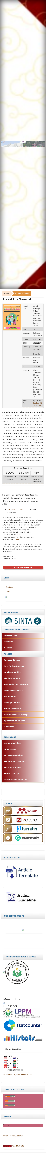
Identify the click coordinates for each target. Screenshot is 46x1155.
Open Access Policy (13, 690)
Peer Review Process (14, 666)
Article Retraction (12, 709)
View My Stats (18, 1146)
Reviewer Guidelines (13, 755)
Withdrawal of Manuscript (16, 715)
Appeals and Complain (14, 721)
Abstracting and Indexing (16, 684)
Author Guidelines (12, 743)
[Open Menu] (3, 136)
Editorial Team (11, 636)
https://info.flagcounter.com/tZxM (17, 1074)
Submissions (10, 749)
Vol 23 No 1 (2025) (15, 509)
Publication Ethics (12, 672)
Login (8, 592)
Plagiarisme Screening (14, 761)
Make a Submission (23, 567)
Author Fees (10, 696)
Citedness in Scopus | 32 (15, 779)
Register (9, 587)
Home (6, 293)
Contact (8, 648)
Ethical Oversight (12, 773)
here (17, 539)
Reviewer (8, 642)
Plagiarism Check (12, 678)
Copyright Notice (12, 702)
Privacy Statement (12, 767)
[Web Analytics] (7, 1146)
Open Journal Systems (13, 1136)
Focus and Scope (12, 660)
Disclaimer (9, 727)
